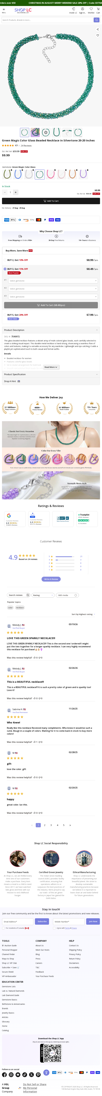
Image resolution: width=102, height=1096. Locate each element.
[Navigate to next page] (70, 825)
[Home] (26, 10)
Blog (38, 954)
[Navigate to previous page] (31, 825)
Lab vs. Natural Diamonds (13, 991)
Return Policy (74, 958)
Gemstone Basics (9, 999)
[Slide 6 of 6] (77, 132)
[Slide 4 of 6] (56, 132)
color (10, 607)
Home (4, 1026)
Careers (39, 963)
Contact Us (74, 945)
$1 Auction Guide (9, 945)
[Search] (96, 20)
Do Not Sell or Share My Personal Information (34, 1088)
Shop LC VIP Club (9, 963)
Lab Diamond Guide (10, 995)
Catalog (5, 1030)
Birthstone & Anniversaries (13, 1004)
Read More (50, 367)
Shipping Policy (75, 950)
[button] (7, 174)
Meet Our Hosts (42, 950)
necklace (20, 607)
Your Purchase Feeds (45, 976)
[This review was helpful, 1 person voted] (35, 742)
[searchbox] (16, 595)
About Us (40, 945)
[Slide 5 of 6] (67, 132)
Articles (5, 1017)
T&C (37, 967)
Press (38, 958)
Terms (67, 928)
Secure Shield (7, 972)
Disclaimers (74, 963)
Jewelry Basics (8, 1013)
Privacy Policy (75, 954)
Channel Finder (8, 954)
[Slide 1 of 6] (24, 132)
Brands (5, 1008)
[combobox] (48, 20)
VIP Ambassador (9, 976)
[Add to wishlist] (97, 35)
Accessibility (74, 967)
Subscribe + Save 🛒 (10, 967)
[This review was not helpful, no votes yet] (39, 657)
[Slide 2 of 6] (35, 132)
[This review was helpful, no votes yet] (35, 657)
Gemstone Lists (9, 986)
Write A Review (51, 579)
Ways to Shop (8, 958)
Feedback (40, 972)
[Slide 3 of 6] (45, 132)
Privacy (74, 928)
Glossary (5, 1021)
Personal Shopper (9, 950)
